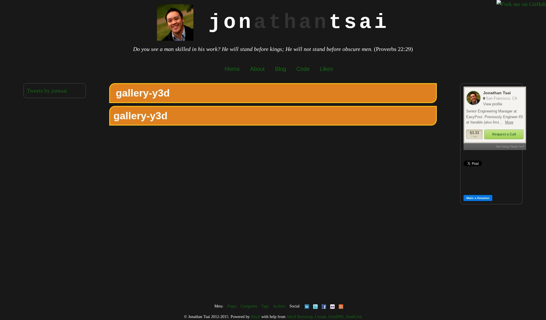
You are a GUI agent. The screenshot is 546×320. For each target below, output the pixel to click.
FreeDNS (336, 317)
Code (303, 69)
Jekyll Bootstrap (300, 317)
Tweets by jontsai (47, 90)
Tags (265, 306)
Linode (320, 317)
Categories (249, 306)
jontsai (291, 22)
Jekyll (255, 317)
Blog (280, 69)
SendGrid (353, 317)
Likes (326, 69)
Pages (232, 306)
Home (232, 69)
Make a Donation (477, 198)
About (257, 69)
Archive (279, 306)
